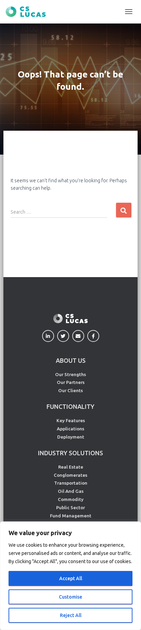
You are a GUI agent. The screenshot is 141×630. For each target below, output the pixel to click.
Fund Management (70, 515)
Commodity (71, 499)
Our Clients (70, 390)
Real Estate (70, 467)
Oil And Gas (71, 491)
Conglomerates (70, 475)
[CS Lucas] (28, 12)
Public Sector (70, 507)
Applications (70, 428)
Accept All (70, 578)
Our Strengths (70, 374)
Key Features (70, 420)
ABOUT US (71, 360)
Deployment (70, 437)
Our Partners (71, 382)
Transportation (70, 483)
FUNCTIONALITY (70, 406)
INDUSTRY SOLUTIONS (70, 452)
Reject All (70, 615)
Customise (70, 597)
